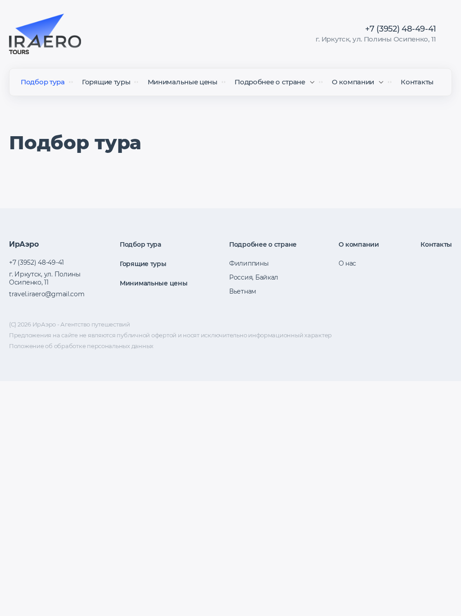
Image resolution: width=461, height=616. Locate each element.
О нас (348, 263)
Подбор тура (43, 82)
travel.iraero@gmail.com (47, 294)
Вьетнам (242, 291)
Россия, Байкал (253, 277)
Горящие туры (106, 82)
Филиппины (248, 263)
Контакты (417, 82)
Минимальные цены (182, 82)
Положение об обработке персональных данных (81, 345)
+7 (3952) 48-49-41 (400, 29)
